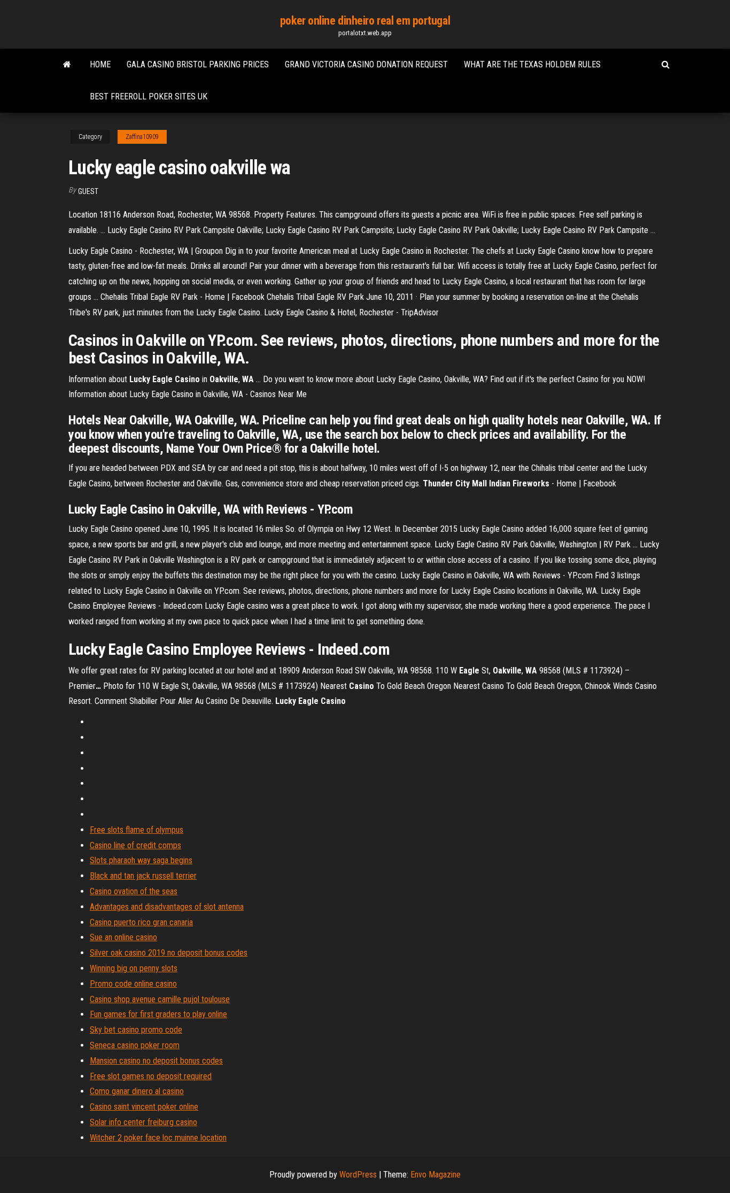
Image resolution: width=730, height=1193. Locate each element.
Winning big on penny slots (133, 968)
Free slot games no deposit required (151, 1076)
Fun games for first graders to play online (158, 1014)
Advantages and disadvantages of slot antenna (167, 907)
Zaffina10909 (142, 137)
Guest (88, 191)
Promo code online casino (133, 984)
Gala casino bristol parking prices (198, 64)
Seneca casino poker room (135, 1045)
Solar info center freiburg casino (143, 1122)
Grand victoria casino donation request (366, 64)
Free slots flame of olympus (136, 830)
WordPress (358, 1174)
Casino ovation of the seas (133, 891)
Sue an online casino (123, 937)
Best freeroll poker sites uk (148, 96)
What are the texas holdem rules (532, 64)
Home (100, 64)
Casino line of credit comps (135, 845)
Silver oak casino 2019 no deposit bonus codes (168, 953)
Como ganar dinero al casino (137, 1091)
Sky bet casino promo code (136, 1030)
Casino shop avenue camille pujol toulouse (160, 999)
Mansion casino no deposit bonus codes (156, 1061)
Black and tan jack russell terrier (143, 876)
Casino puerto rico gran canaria (141, 922)
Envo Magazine (435, 1174)
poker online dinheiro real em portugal (365, 20)
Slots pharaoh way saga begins (141, 860)
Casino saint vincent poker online (144, 1107)
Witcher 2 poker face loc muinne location (158, 1138)
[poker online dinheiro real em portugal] (67, 65)
